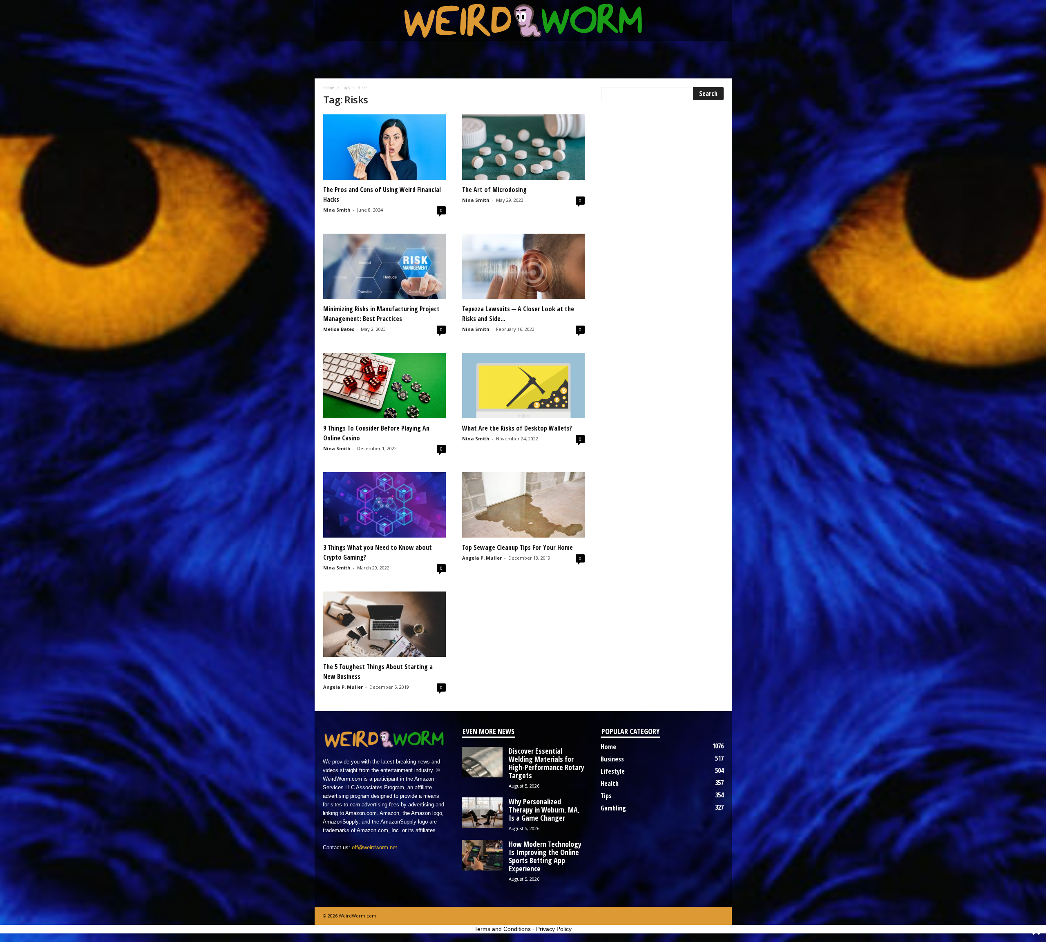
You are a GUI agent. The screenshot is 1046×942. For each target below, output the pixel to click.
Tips (606, 795)
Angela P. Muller (482, 558)
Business (612, 758)
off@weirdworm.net (374, 847)
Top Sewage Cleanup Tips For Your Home (517, 547)
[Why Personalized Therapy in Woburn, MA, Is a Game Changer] (482, 812)
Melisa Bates (338, 329)
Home (328, 87)
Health (610, 783)
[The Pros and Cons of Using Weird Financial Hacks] (384, 147)
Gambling (613, 808)
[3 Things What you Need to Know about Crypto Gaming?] (384, 505)
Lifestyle (613, 771)
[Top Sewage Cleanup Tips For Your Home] (523, 505)
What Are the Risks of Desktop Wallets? (517, 428)
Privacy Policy (554, 929)
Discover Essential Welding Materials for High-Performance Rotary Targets (546, 763)
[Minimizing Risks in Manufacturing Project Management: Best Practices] (384, 266)
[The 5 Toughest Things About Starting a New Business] (384, 624)
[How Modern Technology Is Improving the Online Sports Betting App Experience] (482, 855)
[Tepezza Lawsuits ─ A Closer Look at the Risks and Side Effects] (523, 266)
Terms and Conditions (502, 929)
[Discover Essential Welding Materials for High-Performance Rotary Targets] (482, 762)
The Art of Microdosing (494, 189)
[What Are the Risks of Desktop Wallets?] (523, 385)
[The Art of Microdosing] (523, 147)
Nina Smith (337, 210)
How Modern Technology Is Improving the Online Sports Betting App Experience (545, 856)
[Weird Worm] (523, 20)
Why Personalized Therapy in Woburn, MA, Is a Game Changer (544, 810)
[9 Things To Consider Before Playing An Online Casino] (384, 385)
